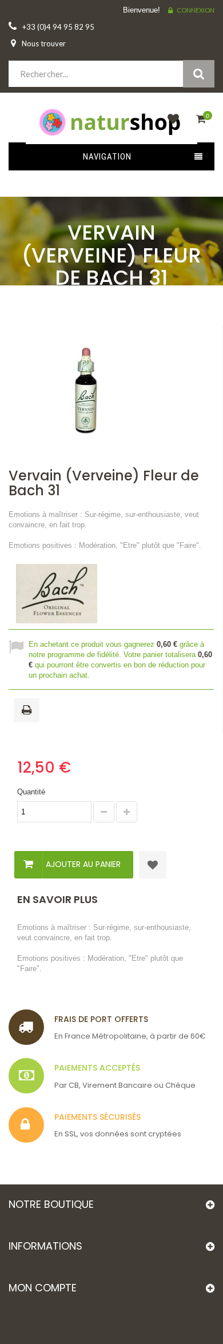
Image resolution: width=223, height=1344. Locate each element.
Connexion (195, 10)
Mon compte (43, 1288)
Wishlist (170, 125)
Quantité (31, 792)
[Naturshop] (111, 121)
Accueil (107, 300)
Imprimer (28, 711)
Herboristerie (111, 312)
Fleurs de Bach (111, 336)
